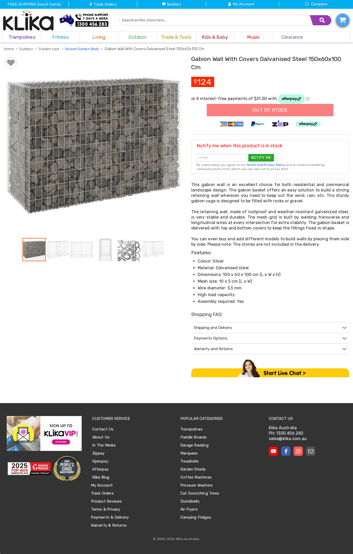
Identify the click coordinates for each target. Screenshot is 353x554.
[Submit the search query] (320, 20)
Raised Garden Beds (82, 49)
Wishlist (174, 4)
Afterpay (100, 469)
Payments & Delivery (110, 517)
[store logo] (28, 20)
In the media (104, 445)
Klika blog (101, 477)
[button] (14, 146)
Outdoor (26, 49)
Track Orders (105, 4)
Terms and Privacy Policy (266, 165)
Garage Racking (194, 445)
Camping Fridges (195, 517)
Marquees (189, 453)
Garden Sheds (193, 469)
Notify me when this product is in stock (240, 146)
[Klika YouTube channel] (273, 451)
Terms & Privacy (105, 509)
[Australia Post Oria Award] (66, 468)
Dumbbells (189, 501)
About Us (101, 437)
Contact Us (103, 429)
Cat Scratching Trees (199, 493)
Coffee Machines (196, 477)
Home (9, 49)
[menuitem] (22, 37)
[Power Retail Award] (29, 468)
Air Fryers (189, 509)
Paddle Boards (193, 437)
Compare (319, 4)
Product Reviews (106, 501)
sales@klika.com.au (288, 438)
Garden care (49, 49)
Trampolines (191, 429)
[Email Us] (310, 451)
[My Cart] (342, 20)
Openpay (100, 461)
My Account (244, 4)
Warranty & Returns (109, 525)
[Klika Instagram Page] (298, 451)
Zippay (98, 453)
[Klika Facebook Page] (285, 451)
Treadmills (189, 461)
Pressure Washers (196, 485)
